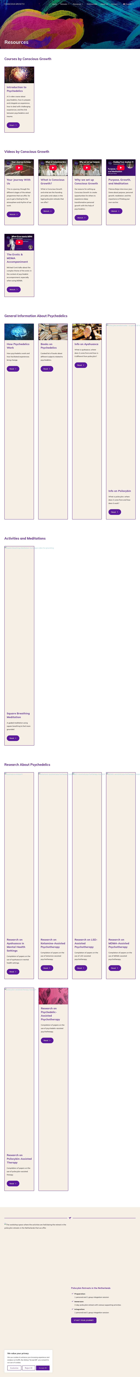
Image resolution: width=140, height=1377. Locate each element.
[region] (28, 1361)
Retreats (63, 4)
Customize (14, 1368)
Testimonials (92, 4)
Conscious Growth (14, 4)
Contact (114, 4)
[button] (13, 125)
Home (54, 4)
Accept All (43, 1368)
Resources (77, 4)
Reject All (28, 1368)
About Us (104, 4)
